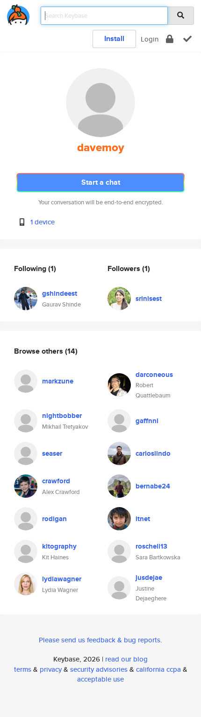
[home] (18, 12)
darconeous (154, 374)
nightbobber (62, 416)
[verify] (187, 39)
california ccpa (158, 669)
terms (22, 669)
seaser (52, 453)
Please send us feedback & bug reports (99, 640)
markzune (57, 381)
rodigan (54, 519)
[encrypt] (169, 39)
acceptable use (100, 679)
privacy (51, 669)
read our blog (126, 659)
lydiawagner (61, 579)
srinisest (149, 298)
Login (149, 39)
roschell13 (151, 546)
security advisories (99, 669)
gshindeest (59, 293)
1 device (42, 222)
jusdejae (149, 577)
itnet (143, 519)
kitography (59, 546)
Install (114, 38)
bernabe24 (153, 486)
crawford (56, 481)
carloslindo (153, 453)
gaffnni (147, 421)
